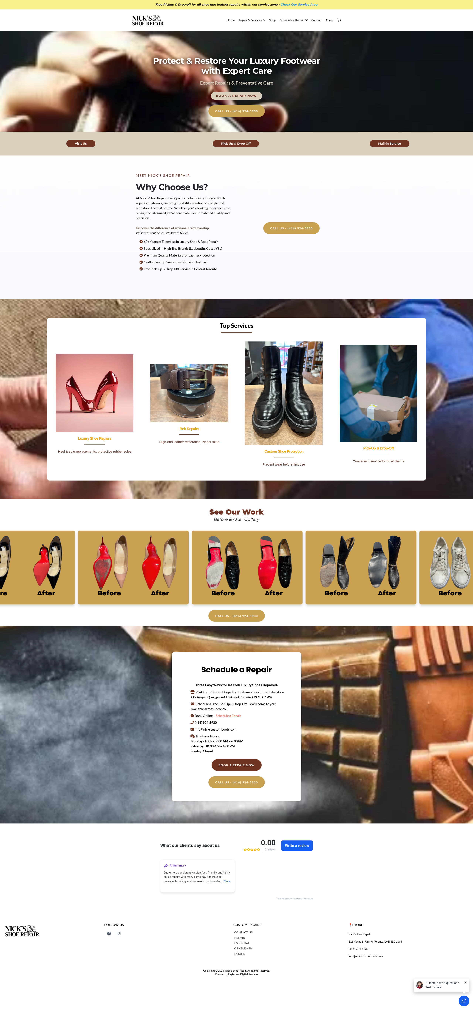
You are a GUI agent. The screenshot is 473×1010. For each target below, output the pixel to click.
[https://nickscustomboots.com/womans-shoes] (94, 393)
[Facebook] (109, 933)
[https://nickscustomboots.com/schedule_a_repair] (378, 393)
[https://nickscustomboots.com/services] (284, 393)
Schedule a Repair (228, 716)
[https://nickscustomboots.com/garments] (189, 393)
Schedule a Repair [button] (292, 20)
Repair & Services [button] (250, 20)
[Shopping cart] (339, 20)
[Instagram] (118, 933)
